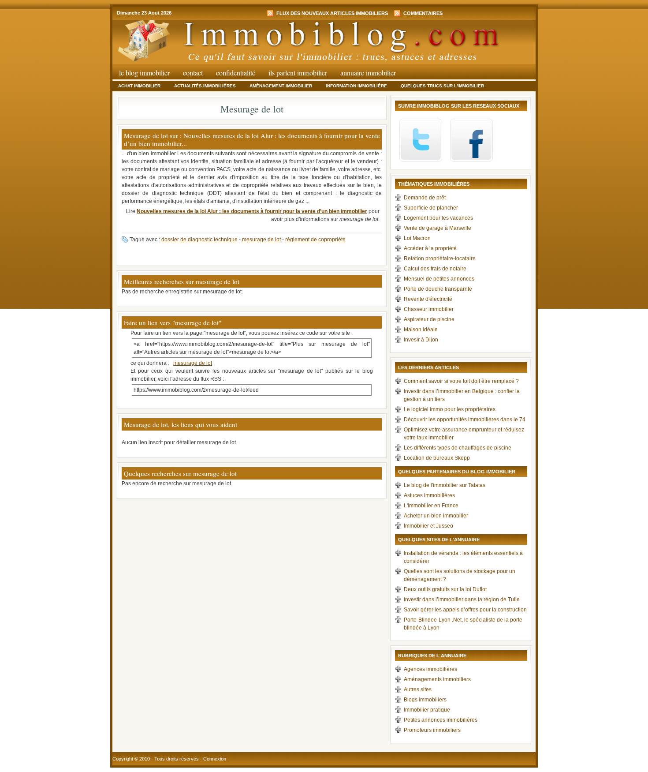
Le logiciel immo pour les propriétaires (449, 409)
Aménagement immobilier (281, 85)
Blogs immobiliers (425, 700)
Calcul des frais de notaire (435, 269)
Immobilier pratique (427, 710)
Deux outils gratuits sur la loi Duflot (445, 589)
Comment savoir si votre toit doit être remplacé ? (461, 381)
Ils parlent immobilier (297, 72)
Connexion (214, 758)
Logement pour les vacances (438, 218)
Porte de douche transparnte (438, 289)
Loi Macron (417, 238)
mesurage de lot (261, 239)
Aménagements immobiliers (437, 679)
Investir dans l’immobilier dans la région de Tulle (462, 599)
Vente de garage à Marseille (437, 228)
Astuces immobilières (429, 495)
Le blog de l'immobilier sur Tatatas (444, 485)
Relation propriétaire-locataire (440, 258)
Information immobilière (356, 85)
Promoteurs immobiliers (432, 730)
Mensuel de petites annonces (439, 279)
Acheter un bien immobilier (436, 516)
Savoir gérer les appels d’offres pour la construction (465, 610)
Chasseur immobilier (429, 309)
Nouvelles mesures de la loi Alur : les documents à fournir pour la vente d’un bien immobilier (252, 211)
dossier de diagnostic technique (199, 239)
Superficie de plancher (431, 208)
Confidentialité (235, 72)
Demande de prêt (425, 198)
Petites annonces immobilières (440, 720)
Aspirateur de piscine (429, 319)
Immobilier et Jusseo (428, 526)
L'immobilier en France (431, 505)
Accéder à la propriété (430, 248)
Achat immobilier (139, 85)
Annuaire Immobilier (368, 72)
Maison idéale (421, 329)
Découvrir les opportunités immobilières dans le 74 (464, 419)
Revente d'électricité (428, 299)
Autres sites (418, 689)
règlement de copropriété (315, 239)
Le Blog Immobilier (144, 72)
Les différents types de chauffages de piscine (457, 448)
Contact (193, 72)
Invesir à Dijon (421, 340)
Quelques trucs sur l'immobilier (442, 85)
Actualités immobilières (205, 85)
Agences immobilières (430, 669)
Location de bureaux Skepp (437, 458)
